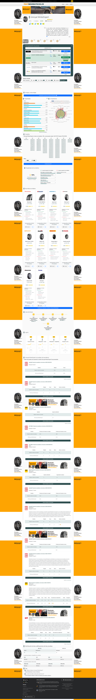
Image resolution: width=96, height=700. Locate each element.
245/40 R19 (63, 146)
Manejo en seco (26, 104)
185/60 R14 (32, 147)
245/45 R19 (63, 147)
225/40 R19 (63, 140)
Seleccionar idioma (67, 679)
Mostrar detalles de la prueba (48, 376)
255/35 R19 (63, 149)
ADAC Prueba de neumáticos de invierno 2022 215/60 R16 (40, 582)
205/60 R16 (45, 146)
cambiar (30, 224)
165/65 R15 (39, 139)
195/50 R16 (45, 141)
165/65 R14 (32, 141)
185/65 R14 (32, 149)
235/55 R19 (63, 145)
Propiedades (27, 80)
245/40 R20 (70, 140)
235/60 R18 (57, 153)
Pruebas (42, 80)
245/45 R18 (57, 156)
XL (27, 160)
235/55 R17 (51, 156)
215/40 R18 (57, 139)
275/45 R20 (70, 141)
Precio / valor (26, 127)
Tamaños (50, 80)
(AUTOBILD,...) (62, 320)
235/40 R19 (63, 143)
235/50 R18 (57, 151)
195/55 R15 (39, 146)
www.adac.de (69, 423)
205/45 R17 (51, 139)
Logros (34, 80)
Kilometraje (25, 125)
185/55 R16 (45, 139)
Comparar (57, 80)
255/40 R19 (63, 150)
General (71, 4)
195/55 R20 (70, 139)
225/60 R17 (51, 152)
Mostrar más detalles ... (43, 132)
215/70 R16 (45, 151)
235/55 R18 (57, 152)
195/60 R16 (45, 144)
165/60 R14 (32, 140)
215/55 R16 (45, 147)
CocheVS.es (24, 686)
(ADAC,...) (53, 320)
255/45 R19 (63, 151)
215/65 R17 (51, 147)
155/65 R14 (32, 139)
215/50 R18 (57, 141)
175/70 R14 (32, 145)
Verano (63, 4)
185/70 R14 (32, 150)
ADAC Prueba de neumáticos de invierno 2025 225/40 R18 (40, 407)
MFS (33, 160)
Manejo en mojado (26, 114)
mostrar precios (48, 163)
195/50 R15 (39, 145)
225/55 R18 (57, 147)
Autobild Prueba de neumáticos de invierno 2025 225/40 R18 (40, 362)
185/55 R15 (39, 141)
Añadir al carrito (66, 57)
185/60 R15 (39, 143)
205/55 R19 (63, 139)
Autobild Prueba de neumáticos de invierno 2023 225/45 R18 (40, 488)
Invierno (67, 4)
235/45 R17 (51, 155)
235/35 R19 (63, 141)
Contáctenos (25, 692)
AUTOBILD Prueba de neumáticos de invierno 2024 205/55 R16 (40, 426)
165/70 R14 (32, 143)
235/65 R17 (51, 157)
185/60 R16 (45, 140)
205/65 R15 (39, 150)
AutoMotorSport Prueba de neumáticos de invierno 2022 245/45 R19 (42, 617)
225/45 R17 (51, 149)
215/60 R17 (51, 146)
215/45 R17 (51, 143)
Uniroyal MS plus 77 (34, 321)
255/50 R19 (63, 152)
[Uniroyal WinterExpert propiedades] (47, 98)
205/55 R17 (51, 141)
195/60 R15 (39, 147)
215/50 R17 (51, 144)
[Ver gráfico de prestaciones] (32, 227)
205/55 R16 (45, 145)
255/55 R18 (57, 157)
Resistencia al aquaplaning (28, 110)
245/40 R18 (57, 155)
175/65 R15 (39, 140)
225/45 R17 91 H (48, 48)
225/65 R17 (51, 153)
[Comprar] (28, 52)
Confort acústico (26, 106)
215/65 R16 (45, 150)
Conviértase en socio (29, 696)
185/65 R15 (39, 144)
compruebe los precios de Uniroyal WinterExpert (47, 95)
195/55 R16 (45, 143)
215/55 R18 (57, 143)
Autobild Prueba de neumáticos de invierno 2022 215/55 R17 (40, 553)
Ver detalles (66, 55)
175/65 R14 (32, 144)
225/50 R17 (51, 150)
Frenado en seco (26, 102)
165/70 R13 (26, 139)
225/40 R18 (57, 144)
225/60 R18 (57, 149)
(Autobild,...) (43, 320)
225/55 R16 (45, 152)
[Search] (72, 1)
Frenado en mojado (27, 112)
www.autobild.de (68, 379)
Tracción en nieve (26, 122)
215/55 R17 (51, 145)
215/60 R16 (45, 149)
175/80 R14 (32, 146)
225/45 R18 (57, 145)
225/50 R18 (57, 146)
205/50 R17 (51, 140)
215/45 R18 (57, 140)
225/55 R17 (51, 151)
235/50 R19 (63, 144)
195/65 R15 (39, 149)
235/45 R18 (57, 150)
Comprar (66, 51)
